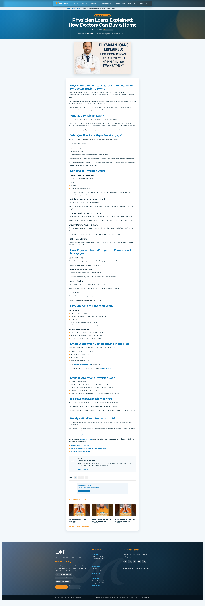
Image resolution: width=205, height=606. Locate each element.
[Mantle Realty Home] (61, 552)
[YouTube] (139, 561)
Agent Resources (128, 568)
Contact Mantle (61, 587)
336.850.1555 (96, 573)
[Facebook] (125, 561)
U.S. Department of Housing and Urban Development (89, 448)
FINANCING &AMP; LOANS (102, 15)
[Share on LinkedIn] (82, 477)
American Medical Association (81, 451)
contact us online (86, 439)
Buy (74, 3)
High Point (95, 554)
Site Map (137, 568)
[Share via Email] (86, 477)
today (82, 435)
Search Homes (74, 587)
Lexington (95, 578)
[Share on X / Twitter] (79, 477)
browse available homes (82, 364)
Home (68, 8)
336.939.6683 (96, 561)
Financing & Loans (76, 8)
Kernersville (96, 566)
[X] (134, 561)
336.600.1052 (96, 585)
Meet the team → (83, 469)
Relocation (106, 3)
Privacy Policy (145, 568)
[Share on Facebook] (75, 477)
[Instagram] (130, 561)
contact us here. (105, 368)
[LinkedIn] (144, 561)
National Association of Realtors (82, 445)
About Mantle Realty (124, 3)
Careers (142, 3)
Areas (93, 3)
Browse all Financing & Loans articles (79, 526)
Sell (83, 3)
